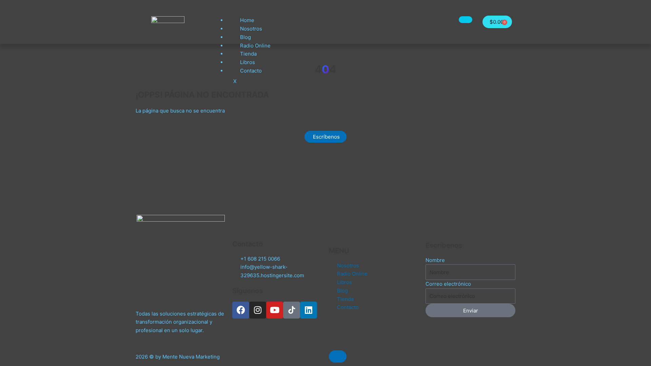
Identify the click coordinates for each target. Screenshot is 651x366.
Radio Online (255, 45)
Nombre (435, 260)
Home (247, 20)
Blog (245, 37)
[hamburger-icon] (465, 19)
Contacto (251, 70)
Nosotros (251, 28)
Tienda (248, 53)
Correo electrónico (448, 284)
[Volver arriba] (338, 356)
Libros (247, 62)
